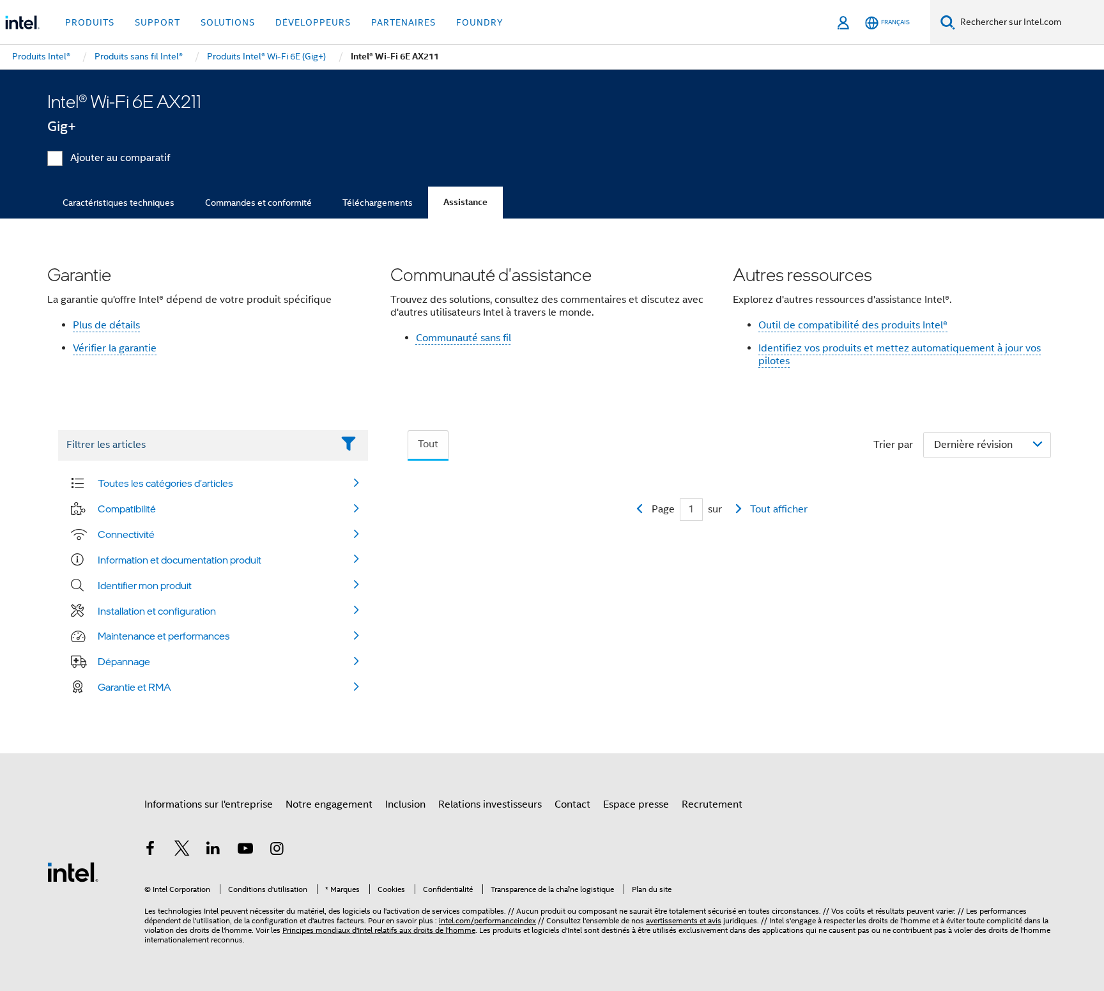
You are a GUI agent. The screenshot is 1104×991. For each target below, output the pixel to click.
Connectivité (126, 534)
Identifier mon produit (145, 585)
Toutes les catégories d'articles (165, 483)
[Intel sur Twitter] (182, 850)
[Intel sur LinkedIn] (213, 850)
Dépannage (124, 661)
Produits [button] (89, 22)
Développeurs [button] (313, 22)
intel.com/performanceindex (487, 920)
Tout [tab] (428, 444)
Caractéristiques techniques (118, 202)
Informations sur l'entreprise (208, 804)
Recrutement (712, 804)
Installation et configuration (157, 610)
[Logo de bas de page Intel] (72, 871)
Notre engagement (329, 804)
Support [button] (157, 22)
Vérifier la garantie (115, 348)
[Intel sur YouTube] (245, 850)
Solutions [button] (228, 22)
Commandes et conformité (258, 202)
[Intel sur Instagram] (277, 850)
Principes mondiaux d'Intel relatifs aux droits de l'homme (378, 930)
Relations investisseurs (490, 804)
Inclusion (405, 804)
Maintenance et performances (164, 635)
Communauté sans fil (463, 338)
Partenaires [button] (403, 22)
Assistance (465, 202)
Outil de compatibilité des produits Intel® (852, 325)
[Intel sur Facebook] (150, 850)
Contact (572, 804)
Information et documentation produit (179, 559)
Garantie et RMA (134, 686)
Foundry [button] (479, 22)
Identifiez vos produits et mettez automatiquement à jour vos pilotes (899, 354)
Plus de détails (106, 325)
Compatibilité (127, 508)
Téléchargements (377, 202)
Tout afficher (779, 509)
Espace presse (636, 804)
